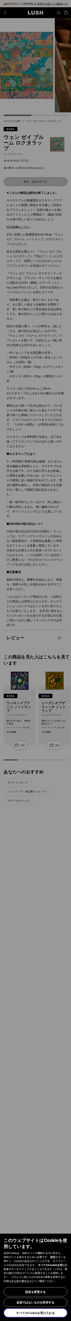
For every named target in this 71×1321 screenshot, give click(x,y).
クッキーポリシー (21, 1280)
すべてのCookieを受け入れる (35, 1313)
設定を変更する (35, 1292)
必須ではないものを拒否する (35, 1302)
